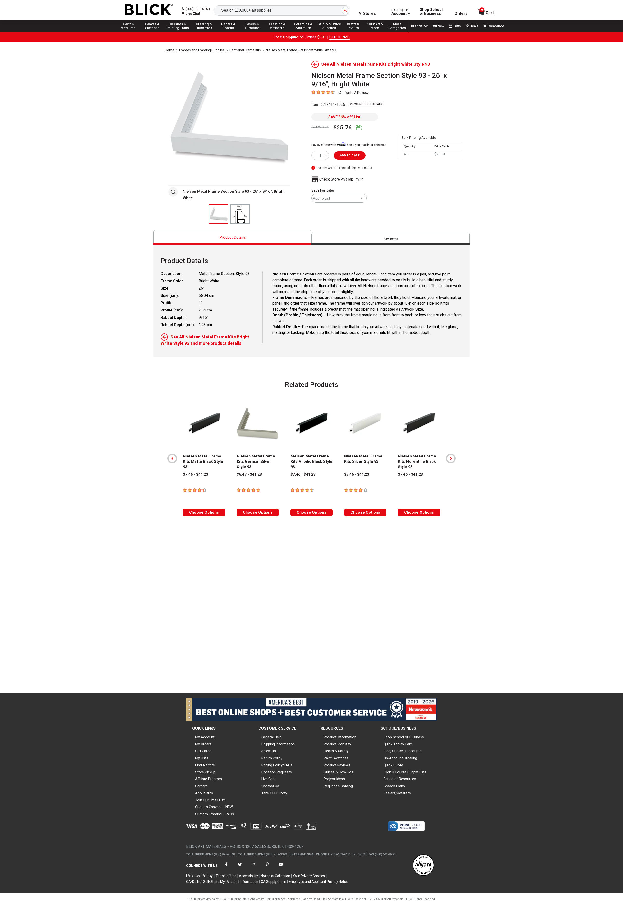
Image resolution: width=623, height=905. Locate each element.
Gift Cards (203, 751)
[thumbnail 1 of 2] (218, 214)
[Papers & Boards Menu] (230, 32)
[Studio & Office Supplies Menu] (329, 32)
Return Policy (271, 758)
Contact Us (270, 786)
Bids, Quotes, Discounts (402, 751)
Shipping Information (278, 744)
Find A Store (205, 765)
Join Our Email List (210, 800)
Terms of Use (226, 876)
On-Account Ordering (400, 758)
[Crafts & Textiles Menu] (355, 32)
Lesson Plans (394, 786)
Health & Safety (336, 751)
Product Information (340, 737)
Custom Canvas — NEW (214, 807)
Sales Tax (269, 751)
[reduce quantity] (315, 155)
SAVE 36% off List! (344, 117)
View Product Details (366, 104)
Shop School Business (431, 12)
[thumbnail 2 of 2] (240, 214)
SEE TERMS (339, 37)
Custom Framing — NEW (214, 814)
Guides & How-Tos (338, 772)
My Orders (203, 744)
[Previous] (172, 458)
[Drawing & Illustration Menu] (204, 32)
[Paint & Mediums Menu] (130, 32)
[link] (191, 14)
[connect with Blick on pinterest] (267, 867)
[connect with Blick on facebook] (226, 867)
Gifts (457, 26)
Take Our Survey (274, 793)
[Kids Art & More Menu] (377, 32)
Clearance (496, 26)
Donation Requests (276, 772)
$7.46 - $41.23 (195, 474)
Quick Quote (393, 765)
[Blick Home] (149, 10)
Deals (474, 26)
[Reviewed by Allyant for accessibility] (423, 865)
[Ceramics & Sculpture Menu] (303, 32)
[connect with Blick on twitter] (240, 867)
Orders (460, 14)
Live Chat (268, 779)
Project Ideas (334, 779)
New (441, 26)
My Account (204, 737)
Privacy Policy (199, 875)
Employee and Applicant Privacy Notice (318, 882)
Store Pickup (205, 772)
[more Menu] (397, 32)
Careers (201, 786)
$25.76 (342, 127)
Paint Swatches (336, 758)
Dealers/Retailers (397, 793)
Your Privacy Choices (309, 876)
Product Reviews (337, 765)
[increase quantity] (325, 155)
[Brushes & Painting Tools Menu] (178, 32)
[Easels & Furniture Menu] (252, 32)
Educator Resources (400, 779)
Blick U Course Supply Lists (405, 772)
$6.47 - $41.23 (249, 474)
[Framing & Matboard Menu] (277, 32)
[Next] (451, 458)
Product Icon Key (337, 744)
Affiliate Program (208, 779)
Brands (417, 26)
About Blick (204, 793)
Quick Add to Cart (398, 744)
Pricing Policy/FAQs (277, 765)
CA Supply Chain (273, 882)
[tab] (232, 237)
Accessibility (248, 876)
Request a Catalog (338, 786)
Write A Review (356, 93)
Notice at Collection (275, 876)
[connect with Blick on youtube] (281, 867)
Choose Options (204, 512)
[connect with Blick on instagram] (253, 867)
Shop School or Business (404, 737)
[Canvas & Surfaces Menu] (152, 32)
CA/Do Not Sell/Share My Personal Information (222, 882)
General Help (271, 737)
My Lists (201, 758)
